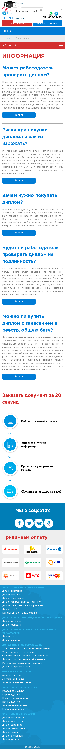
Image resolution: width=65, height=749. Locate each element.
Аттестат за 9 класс (13, 675)
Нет (23, 19)
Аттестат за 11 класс (13, 679)
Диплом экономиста (12, 736)
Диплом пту (8, 636)
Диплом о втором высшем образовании (23, 606)
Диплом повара (10, 732)
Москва (19, 3)
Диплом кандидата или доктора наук (21, 602)
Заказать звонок (47, 23)
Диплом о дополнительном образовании (23, 659)
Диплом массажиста (13, 718)
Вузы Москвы (17, 23)
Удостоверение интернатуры (18, 652)
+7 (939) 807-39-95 (49, 17)
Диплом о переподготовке (16, 667)
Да (17, 19)
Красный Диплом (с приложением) (20, 613)
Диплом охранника (12, 725)
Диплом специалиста (13, 598)
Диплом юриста (10, 739)
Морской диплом (11, 695)
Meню (7, 31)
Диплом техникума (12, 621)
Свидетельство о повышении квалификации (25, 656)
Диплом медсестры (12, 721)
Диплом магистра (11, 595)
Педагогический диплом (15, 698)
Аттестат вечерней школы (16, 682)
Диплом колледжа (11, 625)
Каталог (10, 45)
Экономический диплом (14, 705)
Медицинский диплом (13, 691)
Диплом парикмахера (13, 728)
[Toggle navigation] (61, 31)
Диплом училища (11, 640)
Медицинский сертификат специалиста (23, 663)
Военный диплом (11, 702)
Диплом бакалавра (12, 591)
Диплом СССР (9, 609)
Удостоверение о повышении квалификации (26, 648)
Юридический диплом (13, 709)
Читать (18, 115)
